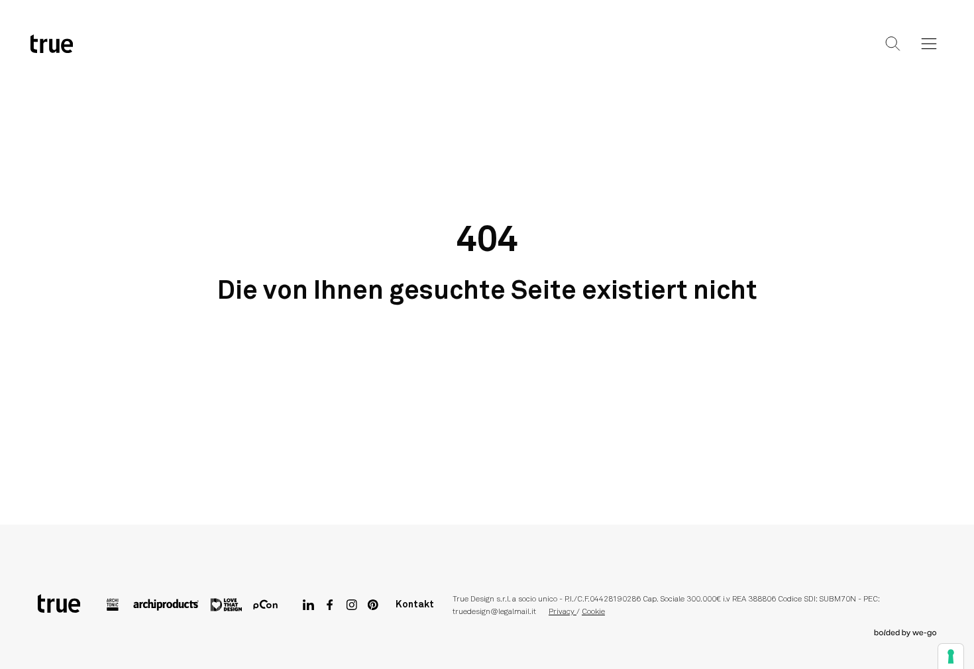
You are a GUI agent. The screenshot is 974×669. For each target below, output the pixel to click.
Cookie (593, 612)
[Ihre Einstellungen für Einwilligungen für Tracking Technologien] (950, 656)
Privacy (562, 612)
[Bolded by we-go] (905, 633)
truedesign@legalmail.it (494, 612)
